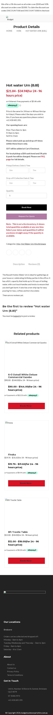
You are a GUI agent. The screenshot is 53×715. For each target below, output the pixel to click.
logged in (17, 316)
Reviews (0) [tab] (34, 264)
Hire (19, 31)
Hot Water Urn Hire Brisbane (33, 244)
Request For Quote (27, 216)
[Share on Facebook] (9, 252)
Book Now (26, 207)
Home (9, 31)
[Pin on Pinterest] (22, 252)
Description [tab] (19, 264)
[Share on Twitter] (15, 252)
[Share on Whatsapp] (28, 252)
